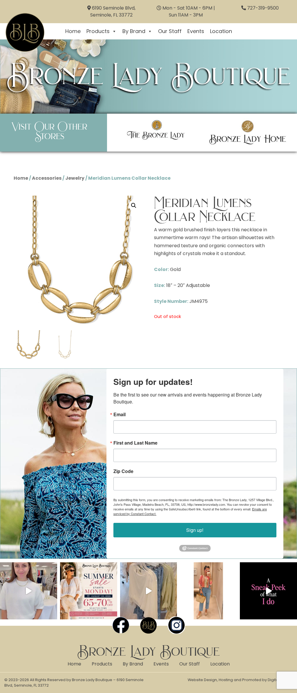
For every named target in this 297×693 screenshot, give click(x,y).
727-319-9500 (263, 8)
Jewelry (74, 178)
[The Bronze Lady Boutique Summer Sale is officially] (88, 590)
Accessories (46, 178)
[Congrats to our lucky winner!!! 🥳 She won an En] (28, 590)
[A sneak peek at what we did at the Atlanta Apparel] (268, 590)
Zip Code (123, 471)
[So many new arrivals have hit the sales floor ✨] (148, 590)
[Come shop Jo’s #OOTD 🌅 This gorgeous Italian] (208, 590)
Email (119, 414)
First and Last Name (135, 443)
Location (221, 31)
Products (98, 31)
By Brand (133, 31)
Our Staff (170, 31)
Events (195, 31)
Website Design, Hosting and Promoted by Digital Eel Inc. (240, 679)
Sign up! (194, 530)
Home (73, 31)
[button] (133, 205)
